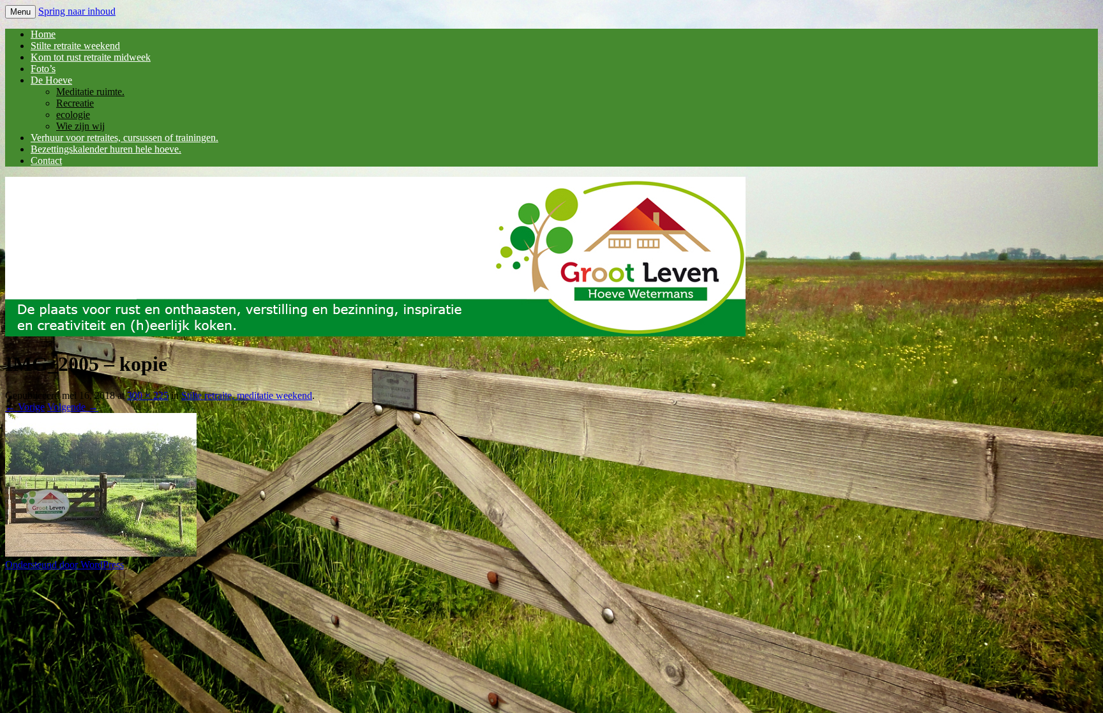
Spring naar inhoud (77, 11)
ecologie (73, 114)
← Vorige (25, 407)
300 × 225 (148, 395)
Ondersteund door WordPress (64, 564)
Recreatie (75, 103)
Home (43, 34)
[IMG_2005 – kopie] (101, 553)
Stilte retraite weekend (75, 45)
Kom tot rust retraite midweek (91, 57)
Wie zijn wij (80, 126)
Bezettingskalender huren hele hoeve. (106, 149)
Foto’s (43, 68)
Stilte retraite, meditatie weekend (246, 395)
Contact (46, 160)
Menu (20, 12)
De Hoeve (51, 80)
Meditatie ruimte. (90, 91)
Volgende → (72, 407)
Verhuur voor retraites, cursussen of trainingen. (124, 137)
